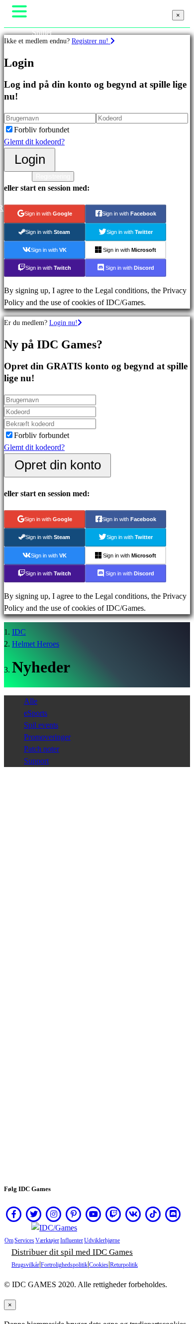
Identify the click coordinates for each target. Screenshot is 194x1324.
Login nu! (63, 323)
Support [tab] (36, 761)
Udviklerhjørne (102, 1240)
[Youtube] (93, 1214)
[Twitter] (34, 1214)
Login (29, 159)
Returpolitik (124, 1264)
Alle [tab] (30, 701)
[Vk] (133, 1214)
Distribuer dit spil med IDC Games (72, 1252)
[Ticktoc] (153, 1214)
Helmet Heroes (35, 644)
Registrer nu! (91, 41)
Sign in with (48, 214)
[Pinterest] (74, 1214)
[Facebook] (14, 1214)
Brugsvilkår (25, 1264)
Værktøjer (47, 1240)
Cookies (98, 1264)
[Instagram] (54, 1214)
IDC (19, 632)
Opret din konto (57, 465)
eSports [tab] (35, 713)
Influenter (71, 1240)
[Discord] (173, 1214)
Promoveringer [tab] (47, 737)
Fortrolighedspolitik (64, 1264)
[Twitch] (113, 1214)
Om (8, 1240)
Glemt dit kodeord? (34, 141)
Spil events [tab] (41, 725)
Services (24, 1240)
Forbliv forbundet (41, 129)
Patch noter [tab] (41, 749)
